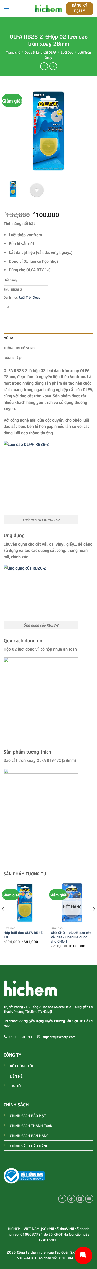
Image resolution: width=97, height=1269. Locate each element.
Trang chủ (13, 52)
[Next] (85, 131)
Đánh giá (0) (13, 358)
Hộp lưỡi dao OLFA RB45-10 (24, 934)
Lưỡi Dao (67, 52)
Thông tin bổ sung (19, 348)
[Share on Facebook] (8, 308)
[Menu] (7, 8)
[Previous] (11, 131)
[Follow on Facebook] (62, 1199)
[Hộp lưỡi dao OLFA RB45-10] (25, 903)
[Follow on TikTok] (71, 1199)
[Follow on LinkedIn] (80, 1199)
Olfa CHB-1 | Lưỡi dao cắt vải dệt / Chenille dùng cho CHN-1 (71, 936)
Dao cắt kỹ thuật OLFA (40, 52)
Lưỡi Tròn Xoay (29, 297)
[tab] (48, 338)
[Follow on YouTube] (89, 1199)
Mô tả (8, 338)
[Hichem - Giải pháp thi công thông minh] (48, 8)
